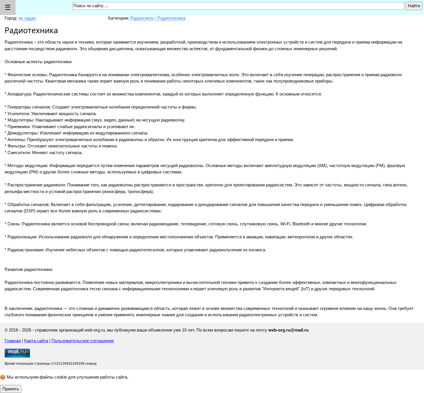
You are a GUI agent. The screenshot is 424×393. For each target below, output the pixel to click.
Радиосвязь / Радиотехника (157, 18)
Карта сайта (36, 340)
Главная (13, 340)
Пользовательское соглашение (83, 340)
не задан (27, 18)
